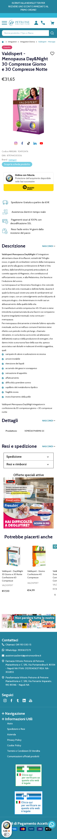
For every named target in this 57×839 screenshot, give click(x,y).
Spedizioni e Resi (16, 729)
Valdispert (13, 160)
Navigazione (15, 713)
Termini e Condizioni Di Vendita (23, 750)
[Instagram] (16, 143)
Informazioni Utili (18, 719)
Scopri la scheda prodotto (17, 164)
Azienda (11, 734)
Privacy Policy (14, 739)
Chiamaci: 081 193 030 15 (18, 644)
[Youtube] (41, 143)
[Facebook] (22, 143)
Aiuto (10, 723)
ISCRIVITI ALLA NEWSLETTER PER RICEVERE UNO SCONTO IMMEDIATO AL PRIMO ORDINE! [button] (28, 6)
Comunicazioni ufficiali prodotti (23, 756)
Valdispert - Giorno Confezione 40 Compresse (36, 574)
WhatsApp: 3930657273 (18, 650)
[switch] (6, 834)
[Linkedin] (35, 143)
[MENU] (4, 23)
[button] (28, 456)
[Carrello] (52, 23)
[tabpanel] (13, 573)
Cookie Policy (14, 745)
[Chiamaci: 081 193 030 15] (43, 23)
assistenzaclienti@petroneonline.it (23, 655)
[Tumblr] (28, 143)
